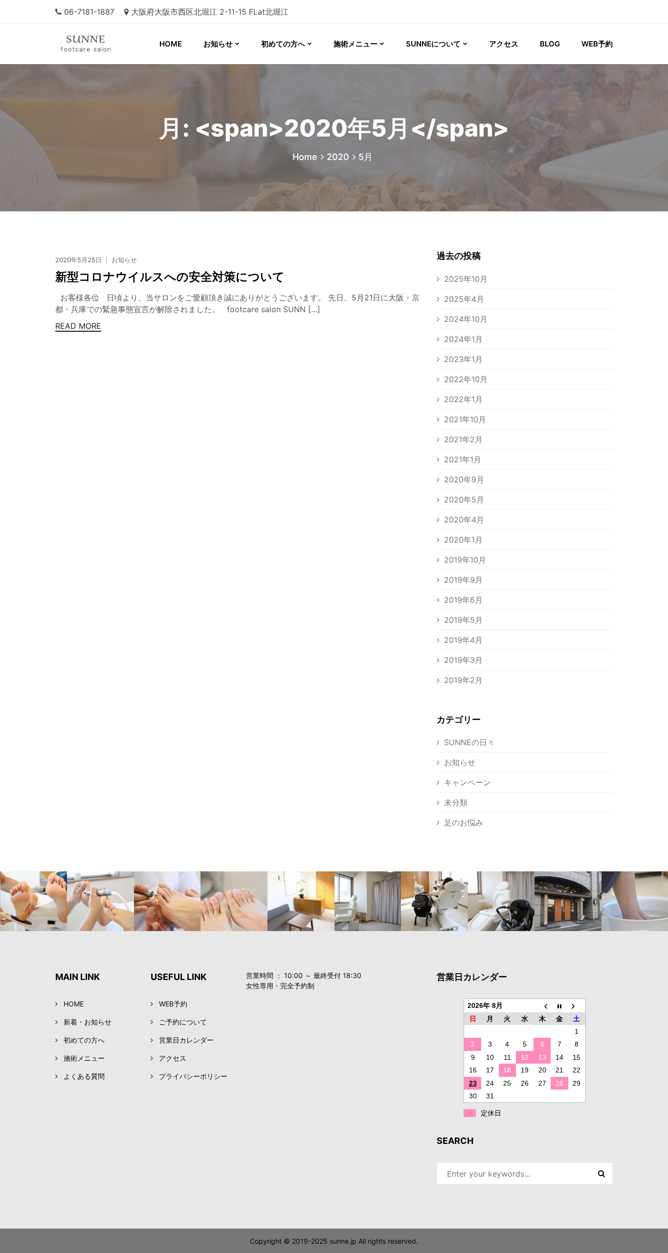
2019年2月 (463, 680)
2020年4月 (464, 519)
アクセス (503, 43)
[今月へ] (559, 1005)
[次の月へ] (577, 1005)
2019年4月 (463, 640)
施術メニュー (356, 43)
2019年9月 (463, 580)
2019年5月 (463, 620)
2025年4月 (464, 299)
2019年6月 (463, 600)
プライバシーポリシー (193, 1076)
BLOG (550, 43)
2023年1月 (463, 359)
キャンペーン (467, 782)
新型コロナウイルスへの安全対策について (170, 277)
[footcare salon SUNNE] (72, 44)
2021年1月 (462, 459)
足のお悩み (463, 822)
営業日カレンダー (186, 1040)
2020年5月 (464, 499)
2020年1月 (463, 540)
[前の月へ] (542, 1005)
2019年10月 (465, 560)
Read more (78, 326)
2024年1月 (463, 339)
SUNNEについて (433, 43)
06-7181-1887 (89, 12)
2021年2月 (463, 439)
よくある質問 (84, 1076)
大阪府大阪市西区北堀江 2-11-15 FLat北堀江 (210, 12)
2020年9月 (464, 479)
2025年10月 (466, 279)
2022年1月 (463, 399)
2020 (338, 157)
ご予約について (183, 1022)
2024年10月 (466, 319)
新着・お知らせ (87, 1022)
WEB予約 (597, 43)
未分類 (456, 802)
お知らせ (218, 43)
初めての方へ (283, 43)
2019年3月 (463, 660)
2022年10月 (466, 379)
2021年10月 (465, 419)
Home (304, 157)
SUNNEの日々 (469, 742)
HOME (170, 43)
